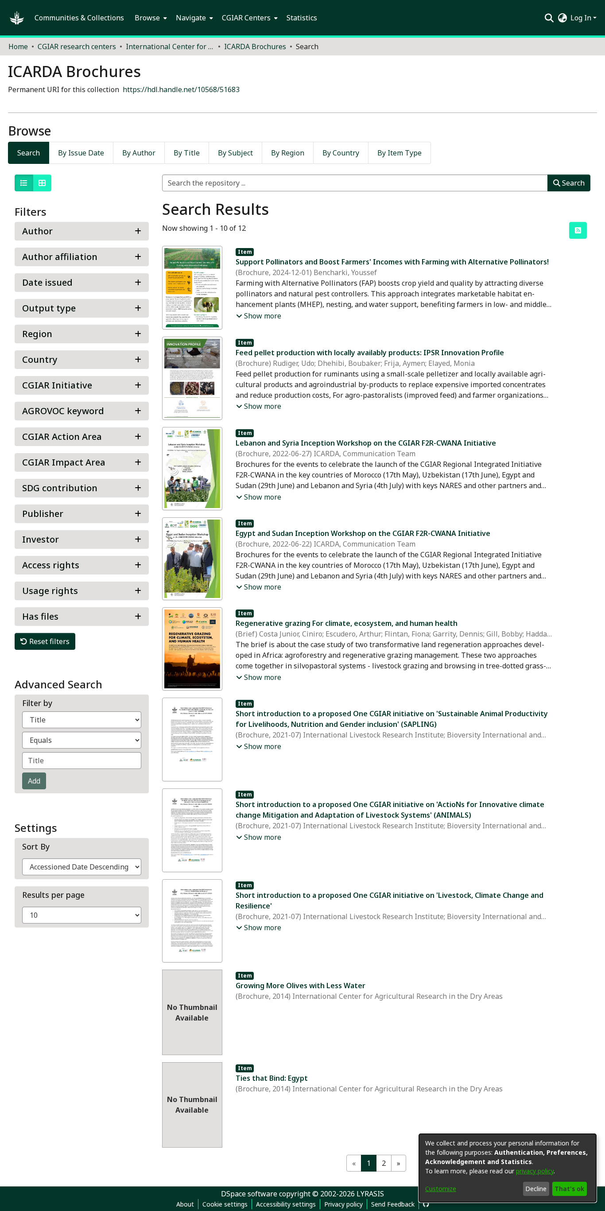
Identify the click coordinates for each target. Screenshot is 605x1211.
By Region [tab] (287, 153)
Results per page (53, 895)
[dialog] (507, 1168)
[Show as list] (24, 183)
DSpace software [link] (249, 1194)
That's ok (569, 1188)
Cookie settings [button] (225, 1204)
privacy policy (535, 1171)
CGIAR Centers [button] (246, 18)
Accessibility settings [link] (286, 1204)
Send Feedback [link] (393, 1204)
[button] (17, 18)
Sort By (36, 846)
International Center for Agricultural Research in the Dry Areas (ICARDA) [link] (170, 46)
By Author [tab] (138, 153)
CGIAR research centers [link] (77, 46)
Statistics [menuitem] (302, 18)
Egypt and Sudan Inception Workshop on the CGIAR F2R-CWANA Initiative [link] (363, 533)
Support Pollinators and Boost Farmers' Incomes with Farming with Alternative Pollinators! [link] (392, 262)
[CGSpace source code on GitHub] (426, 1204)
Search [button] (572, 183)
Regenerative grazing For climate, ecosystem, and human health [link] (347, 623)
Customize (440, 1188)
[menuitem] (150, 17)
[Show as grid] (42, 183)
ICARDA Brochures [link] (255, 46)
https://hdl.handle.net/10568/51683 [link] (181, 89)
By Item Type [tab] (399, 153)
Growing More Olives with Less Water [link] (300, 985)
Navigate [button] (191, 18)
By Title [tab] (187, 153)
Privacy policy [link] (343, 1204)
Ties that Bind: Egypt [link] (272, 1078)
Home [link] (18, 46)
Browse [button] (147, 18)
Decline (536, 1188)
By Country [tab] (340, 153)
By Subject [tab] (235, 153)
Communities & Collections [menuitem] (79, 18)
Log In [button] (581, 18)
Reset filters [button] (48, 641)
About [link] (185, 1204)
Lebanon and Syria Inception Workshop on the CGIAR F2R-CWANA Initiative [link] (366, 443)
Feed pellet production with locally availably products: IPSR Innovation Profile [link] (370, 352)
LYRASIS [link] (370, 1194)
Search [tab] (28, 153)
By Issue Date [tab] (81, 153)
